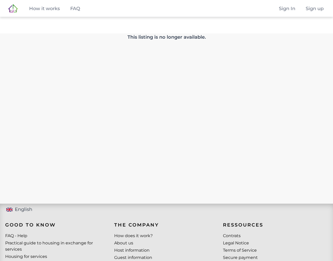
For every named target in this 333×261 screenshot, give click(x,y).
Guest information (133, 257)
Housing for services (26, 256)
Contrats (232, 235)
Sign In (287, 8)
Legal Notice (236, 243)
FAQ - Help (16, 235)
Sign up (315, 8)
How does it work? (133, 235)
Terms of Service (240, 250)
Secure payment (240, 257)
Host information (132, 250)
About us (123, 243)
